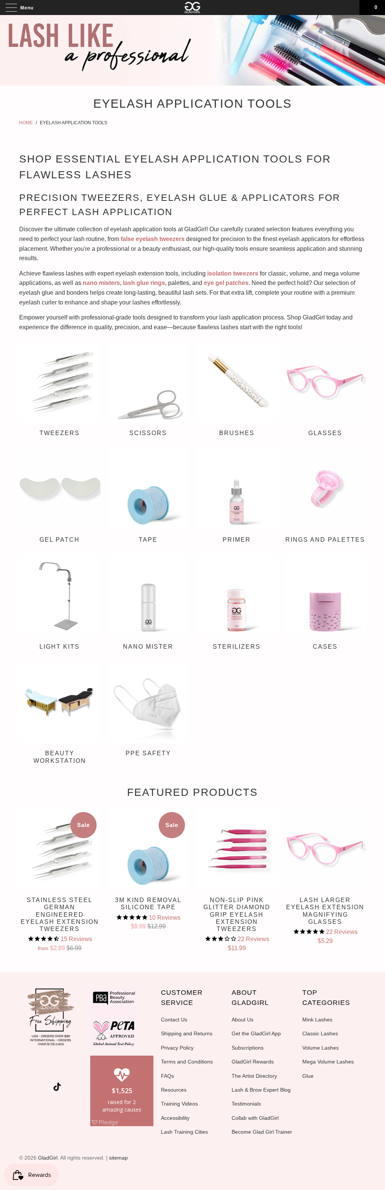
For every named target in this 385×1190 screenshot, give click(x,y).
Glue (308, 1076)
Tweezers (59, 389)
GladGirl (48, 1158)
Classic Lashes (320, 1033)
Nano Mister (148, 603)
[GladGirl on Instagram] (46, 1088)
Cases (325, 603)
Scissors (148, 389)
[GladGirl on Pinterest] (70, 1069)
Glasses (325, 389)
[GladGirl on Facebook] (44, 1069)
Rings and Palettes (325, 496)
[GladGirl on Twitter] (30, 1069)
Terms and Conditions (187, 1062)
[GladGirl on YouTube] (57, 1069)
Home (26, 122)
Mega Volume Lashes (328, 1062)
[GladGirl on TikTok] (57, 1088)
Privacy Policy (177, 1048)
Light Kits (59, 603)
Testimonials (246, 1104)
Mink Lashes (317, 1020)
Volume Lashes (320, 1048)
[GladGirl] (192, 7)
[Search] (351, 7)
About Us (242, 1020)
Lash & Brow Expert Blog (261, 1090)
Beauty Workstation (59, 713)
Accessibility (175, 1118)
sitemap (118, 1158)
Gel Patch (59, 496)
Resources (173, 1090)
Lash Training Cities (184, 1132)
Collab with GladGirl (255, 1118)
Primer (236, 496)
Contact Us (174, 1020)
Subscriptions (248, 1048)
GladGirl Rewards (253, 1062)
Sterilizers (236, 603)
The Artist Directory (254, 1076)
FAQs (167, 1076)
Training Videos (179, 1104)
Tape (148, 496)
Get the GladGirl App (256, 1033)
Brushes (236, 389)
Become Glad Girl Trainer (262, 1132)
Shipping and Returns (186, 1033)
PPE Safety (148, 710)
